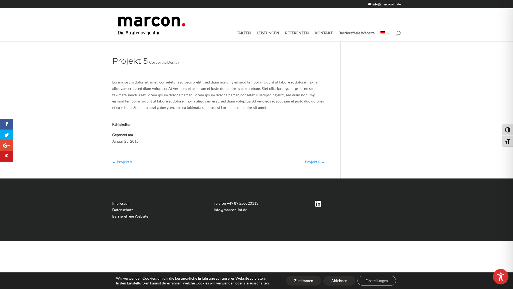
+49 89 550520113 (242, 203)
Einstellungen (377, 280)
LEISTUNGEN (268, 33)
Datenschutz (122, 209)
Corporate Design (164, 62)
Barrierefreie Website (357, 33)
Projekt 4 (122, 161)
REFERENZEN (297, 33)
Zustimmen (303, 280)
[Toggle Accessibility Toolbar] (500, 276)
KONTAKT (324, 33)
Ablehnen (339, 280)
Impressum (121, 203)
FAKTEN (243, 33)
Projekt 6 (315, 161)
